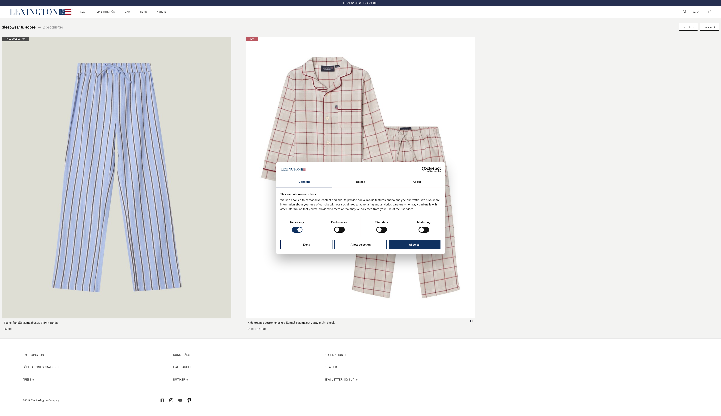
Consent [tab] (304, 181)
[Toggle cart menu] (710, 12)
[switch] (339, 230)
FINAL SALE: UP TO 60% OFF (360, 3)
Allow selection (361, 244)
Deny (306, 244)
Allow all (414, 244)
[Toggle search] (684, 11)
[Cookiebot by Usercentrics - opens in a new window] (424, 169)
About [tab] (417, 181)
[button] (41, 11)
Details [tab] (360, 181)
